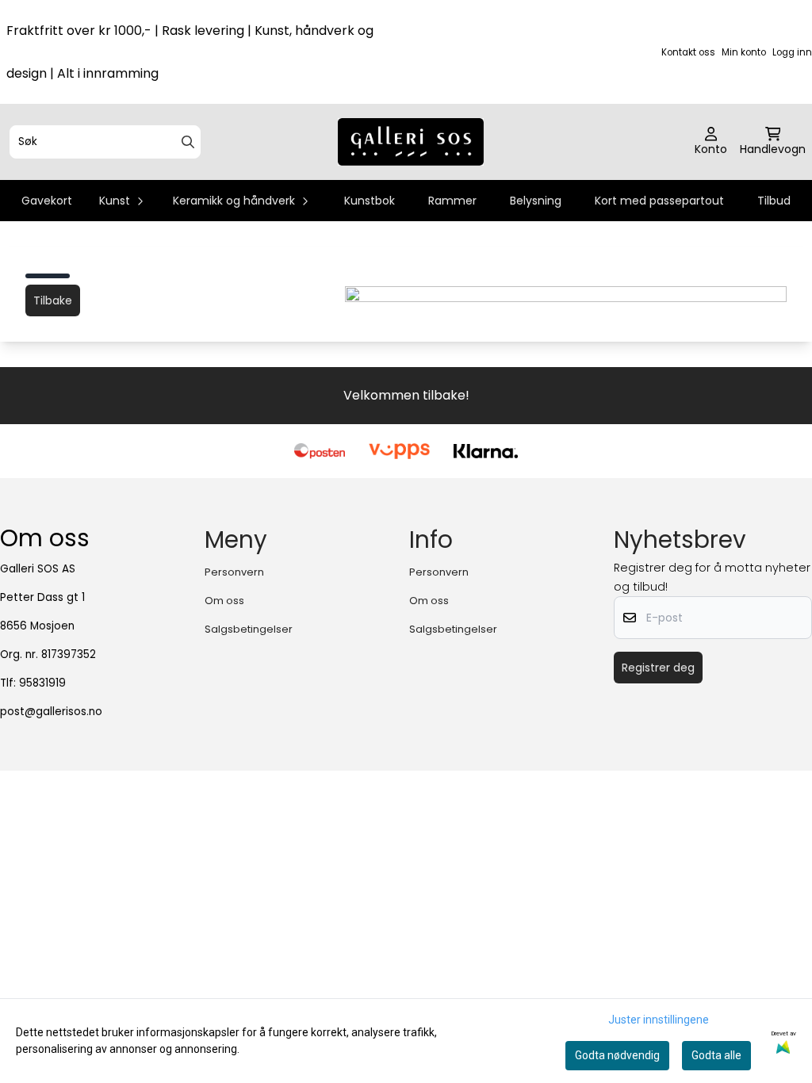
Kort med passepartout (659, 201)
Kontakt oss (688, 52)
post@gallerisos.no (51, 711)
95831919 (42, 683)
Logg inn (792, 52)
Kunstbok (369, 201)
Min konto (744, 52)
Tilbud (774, 201)
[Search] (187, 141)
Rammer (452, 201)
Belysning (535, 201)
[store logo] (411, 142)
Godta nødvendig (617, 1055)
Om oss (224, 600)
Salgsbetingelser (249, 629)
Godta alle (716, 1055)
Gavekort (46, 201)
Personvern (234, 572)
